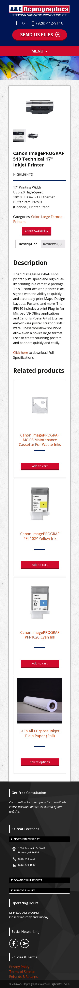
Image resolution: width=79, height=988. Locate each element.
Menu (37, 51)
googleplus (24, 23)
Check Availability (36, 231)
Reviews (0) (52, 244)
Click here (20, 352)
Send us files (36, 34)
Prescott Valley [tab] (24, 890)
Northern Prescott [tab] (27, 839)
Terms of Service (22, 971)
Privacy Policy (19, 967)
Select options (40, 762)
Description (28, 244)
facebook (17, 23)
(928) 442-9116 (49, 23)
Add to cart (40, 466)
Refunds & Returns (23, 976)
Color (35, 216)
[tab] (28, 244)
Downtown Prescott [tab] (28, 880)
